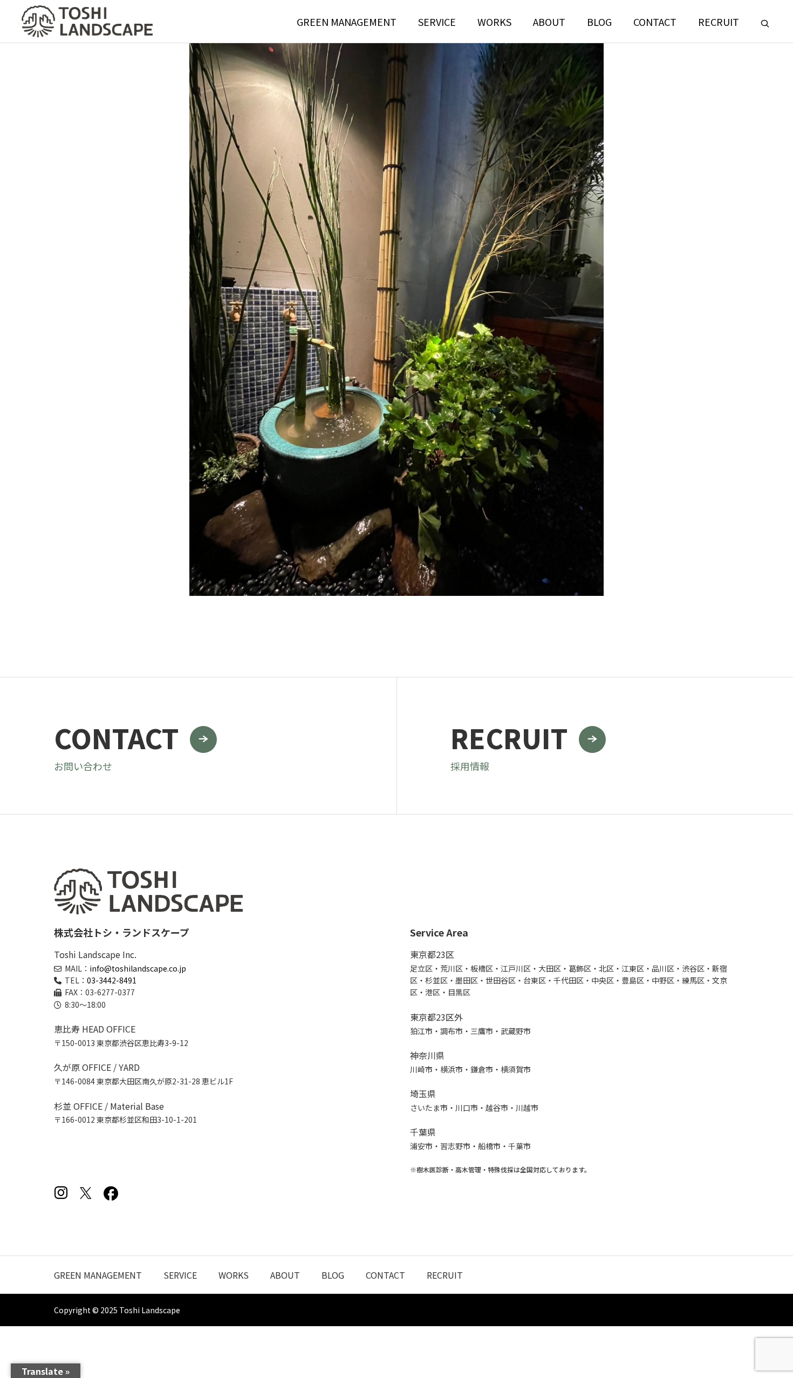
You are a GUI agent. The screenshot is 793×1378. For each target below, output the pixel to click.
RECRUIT (718, 22)
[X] (85, 1192)
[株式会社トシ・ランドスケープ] (87, 21)
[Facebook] (110, 1192)
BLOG (599, 22)
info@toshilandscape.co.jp (138, 968)
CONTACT (654, 22)
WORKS (494, 22)
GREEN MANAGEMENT (346, 22)
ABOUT (549, 22)
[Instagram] (61, 1192)
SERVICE (437, 22)
